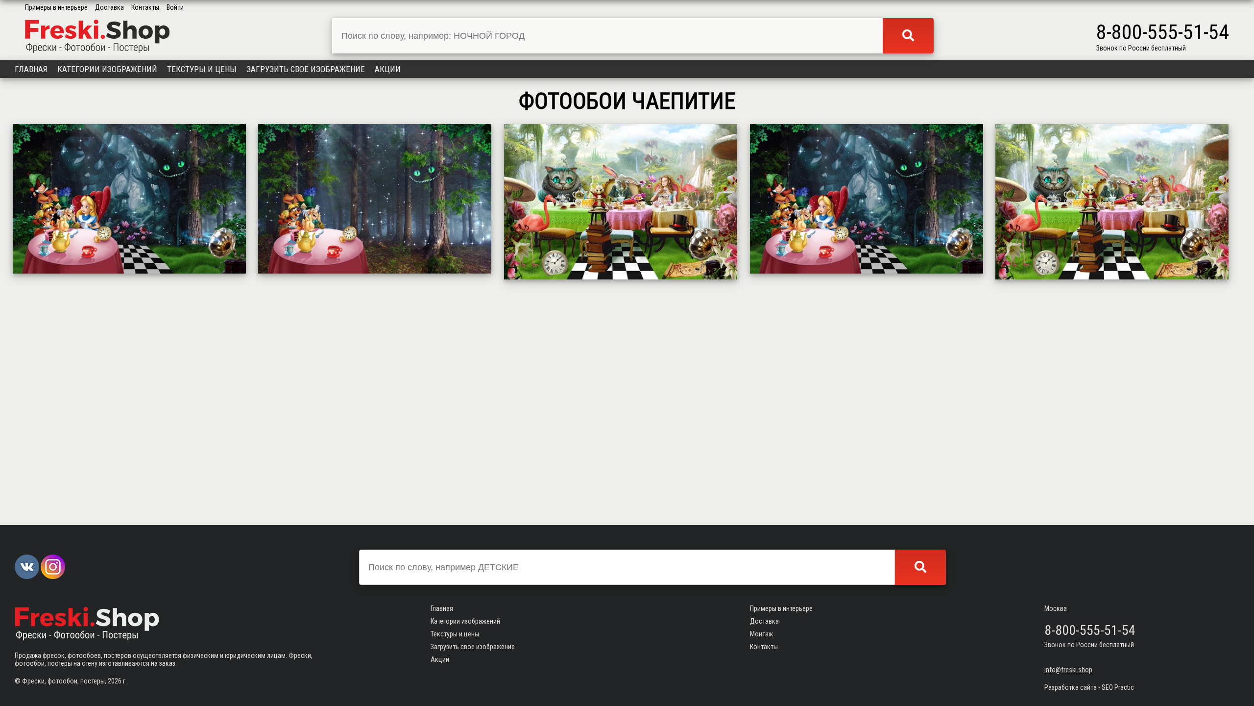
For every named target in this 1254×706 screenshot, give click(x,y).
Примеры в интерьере (56, 7)
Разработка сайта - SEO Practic (1089, 687)
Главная (31, 69)
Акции (388, 69)
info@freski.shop (1068, 670)
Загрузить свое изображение (305, 69)
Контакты (145, 7)
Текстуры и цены (202, 69)
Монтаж (761, 634)
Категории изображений (107, 69)
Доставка (109, 7)
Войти (175, 7)
